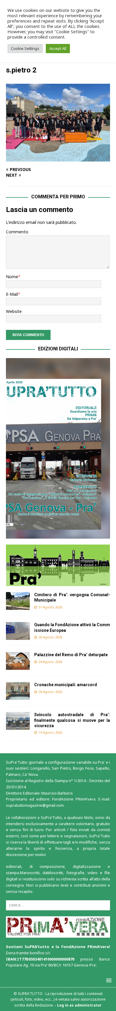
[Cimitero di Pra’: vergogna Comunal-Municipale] (18, 601)
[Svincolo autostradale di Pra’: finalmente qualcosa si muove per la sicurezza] (18, 721)
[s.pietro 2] (58, 158)
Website (14, 311)
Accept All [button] (57, 48)
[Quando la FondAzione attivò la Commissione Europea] (18, 631)
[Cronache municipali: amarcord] (18, 691)
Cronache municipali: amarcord (66, 684)
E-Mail (12, 294)
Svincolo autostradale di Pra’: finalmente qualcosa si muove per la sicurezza (72, 720)
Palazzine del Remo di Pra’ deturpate (71, 654)
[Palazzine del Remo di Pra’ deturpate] (18, 661)
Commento (17, 232)
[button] (58, 448)
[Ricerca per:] (58, 905)
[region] (58, 448)
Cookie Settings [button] (25, 48)
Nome (12, 276)
